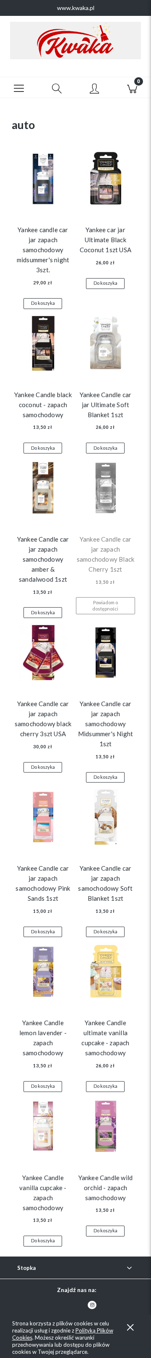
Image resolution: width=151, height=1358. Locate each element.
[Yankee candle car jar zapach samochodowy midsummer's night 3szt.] (43, 180)
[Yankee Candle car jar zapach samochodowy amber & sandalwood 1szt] (43, 489)
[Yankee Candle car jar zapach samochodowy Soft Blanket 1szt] (105, 818)
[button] (19, 87)
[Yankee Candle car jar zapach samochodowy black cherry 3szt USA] (43, 654)
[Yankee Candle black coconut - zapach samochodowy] (43, 345)
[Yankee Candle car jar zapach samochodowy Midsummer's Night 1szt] (105, 654)
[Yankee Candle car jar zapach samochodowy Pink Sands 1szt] (43, 818)
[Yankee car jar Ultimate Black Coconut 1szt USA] (105, 180)
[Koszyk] (132, 87)
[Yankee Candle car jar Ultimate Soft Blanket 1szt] (105, 345)
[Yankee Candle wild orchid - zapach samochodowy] (105, 1128)
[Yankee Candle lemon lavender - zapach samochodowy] (43, 973)
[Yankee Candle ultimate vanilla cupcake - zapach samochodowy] (105, 973)
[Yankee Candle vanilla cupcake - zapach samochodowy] (43, 1128)
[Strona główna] (75, 40)
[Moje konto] (94, 89)
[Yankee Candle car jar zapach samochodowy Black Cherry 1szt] (105, 489)
